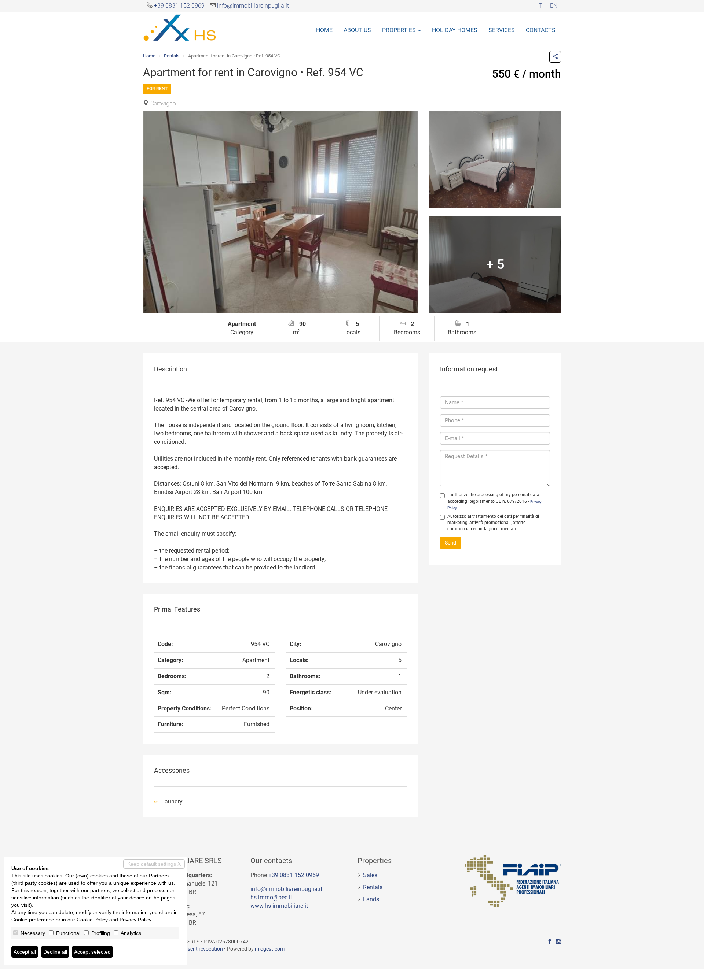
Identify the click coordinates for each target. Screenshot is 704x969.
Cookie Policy (92, 919)
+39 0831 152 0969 (179, 5)
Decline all (55, 952)
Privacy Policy (135, 919)
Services (501, 30)
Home (324, 30)
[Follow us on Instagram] (558, 941)
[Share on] (555, 57)
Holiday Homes (454, 30)
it (539, 6)
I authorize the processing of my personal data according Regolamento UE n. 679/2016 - (494, 500)
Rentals (172, 56)
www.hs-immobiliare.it (279, 905)
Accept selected (92, 952)
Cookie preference (32, 919)
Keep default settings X (154, 864)
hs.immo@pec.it (271, 897)
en (553, 6)
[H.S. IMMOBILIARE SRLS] (179, 27)
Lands (371, 899)
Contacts (541, 30)
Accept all (25, 952)
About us (357, 30)
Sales (370, 875)
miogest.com (270, 949)
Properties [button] (399, 30)
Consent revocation (201, 949)
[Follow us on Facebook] (549, 941)
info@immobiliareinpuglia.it (253, 5)
